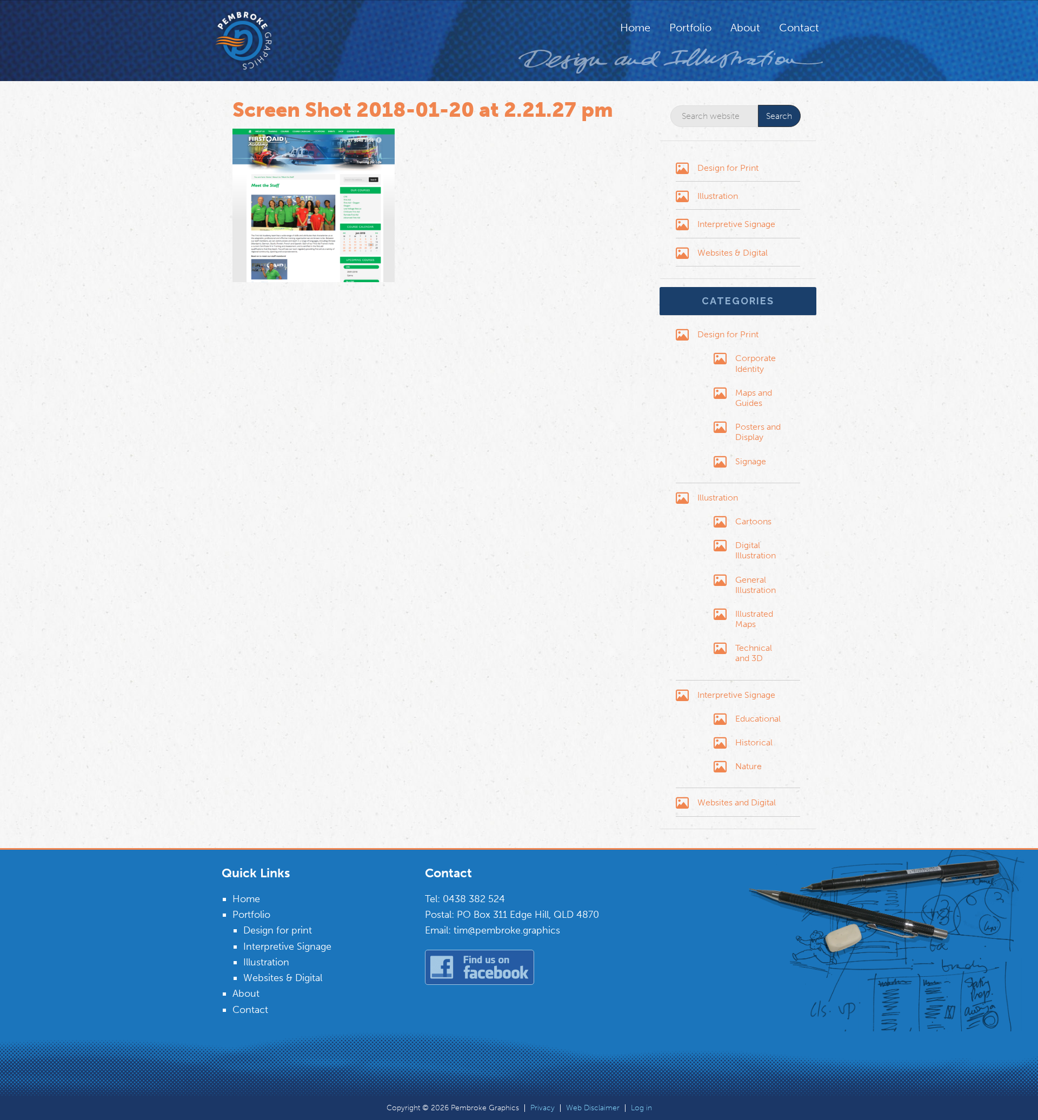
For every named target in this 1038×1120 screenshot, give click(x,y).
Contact (250, 1010)
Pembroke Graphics (265, 40)
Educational (758, 719)
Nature (748, 766)
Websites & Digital (732, 253)
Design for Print (727, 168)
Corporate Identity (755, 363)
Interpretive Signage (736, 224)
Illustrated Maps (754, 619)
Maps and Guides (753, 398)
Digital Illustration (755, 550)
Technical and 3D (753, 653)
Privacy (542, 1108)
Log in (641, 1108)
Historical (754, 742)
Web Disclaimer (593, 1108)
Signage (750, 461)
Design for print (277, 930)
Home (246, 899)
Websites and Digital (736, 802)
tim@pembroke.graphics (507, 930)
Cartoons (753, 521)
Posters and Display (758, 432)
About (246, 993)
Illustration (717, 196)
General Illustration (755, 585)
